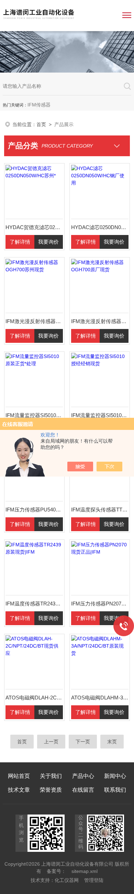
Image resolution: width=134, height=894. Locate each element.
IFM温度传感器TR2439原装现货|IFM (34, 603)
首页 (41, 124)
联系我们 (115, 790)
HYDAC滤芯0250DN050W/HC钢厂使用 (100, 227)
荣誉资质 (51, 790)
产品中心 (83, 776)
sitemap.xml (84, 871)
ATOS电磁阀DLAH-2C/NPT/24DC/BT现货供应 (34, 697)
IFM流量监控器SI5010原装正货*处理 (34, 415)
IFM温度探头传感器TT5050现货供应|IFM (100, 509)
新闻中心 (115, 776)
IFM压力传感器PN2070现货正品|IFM (100, 603)
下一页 (83, 741)
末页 (112, 741)
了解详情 (20, 242)
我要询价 (48, 242)
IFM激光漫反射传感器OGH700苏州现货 (34, 321)
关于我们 (51, 776)
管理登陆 (93, 880)
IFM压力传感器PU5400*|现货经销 (34, 509)
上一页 (51, 741)
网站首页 (19, 776)
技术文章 (19, 790)
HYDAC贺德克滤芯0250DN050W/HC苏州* (34, 227)
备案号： (56, 871)
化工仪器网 (67, 880)
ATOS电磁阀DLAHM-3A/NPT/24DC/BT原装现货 (100, 697)
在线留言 (83, 790)
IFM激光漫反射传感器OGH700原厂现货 (100, 321)
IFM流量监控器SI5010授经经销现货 (100, 415)
